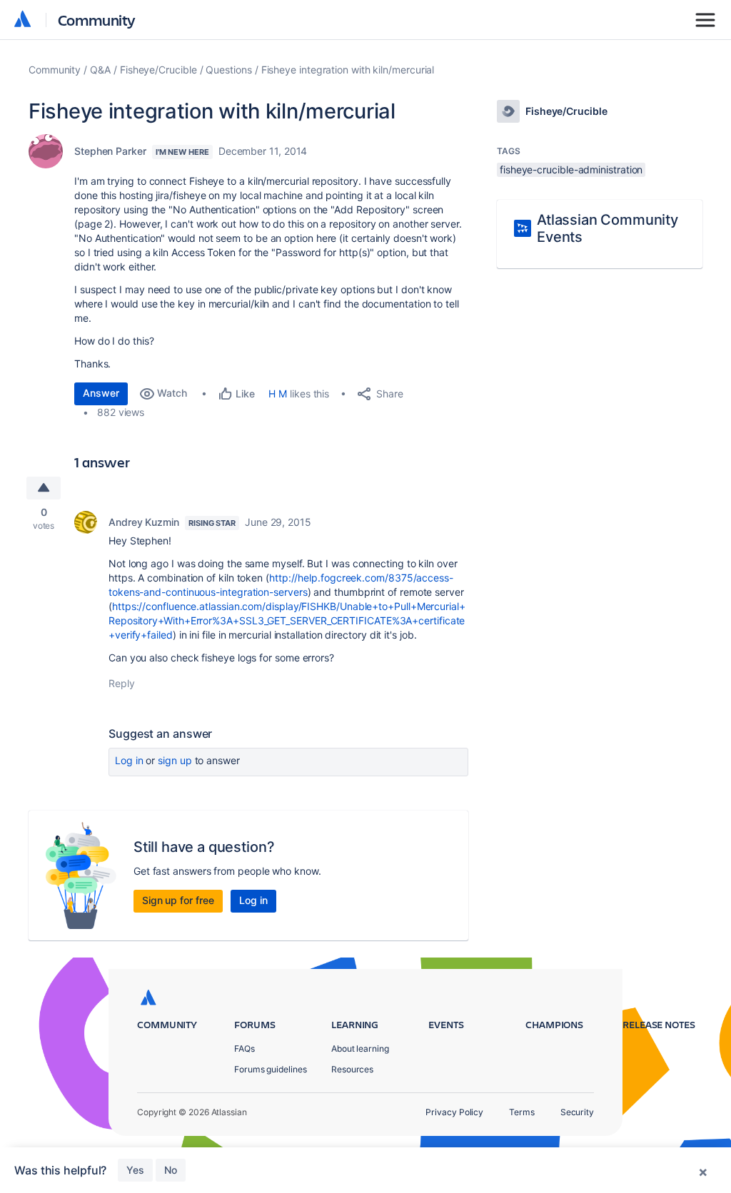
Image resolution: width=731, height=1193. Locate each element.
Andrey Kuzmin (144, 522)
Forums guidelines (270, 1069)
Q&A (100, 70)
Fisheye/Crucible (158, 70)
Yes (135, 1170)
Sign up (174, 760)
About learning (360, 1048)
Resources (352, 1069)
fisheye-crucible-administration (571, 169)
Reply (122, 683)
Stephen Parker (110, 151)
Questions (228, 70)
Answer (101, 393)
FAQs (244, 1048)
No (170, 1170)
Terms (522, 1112)
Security (577, 1112)
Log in (129, 760)
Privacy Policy (454, 1112)
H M (277, 393)
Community (97, 19)
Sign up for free (178, 900)
